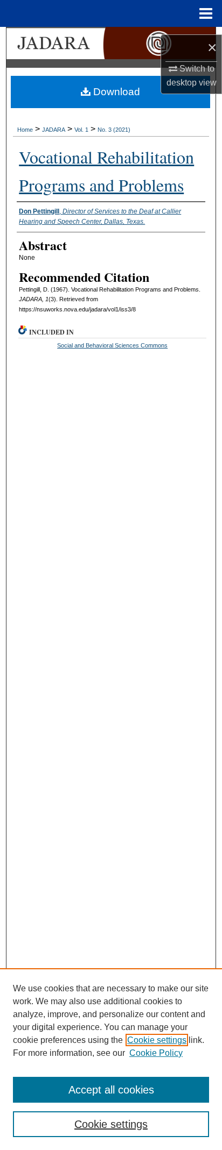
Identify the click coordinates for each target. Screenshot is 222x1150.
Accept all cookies (111, 1090)
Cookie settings (156, 1040)
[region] (111, 1059)
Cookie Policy (156, 1052)
